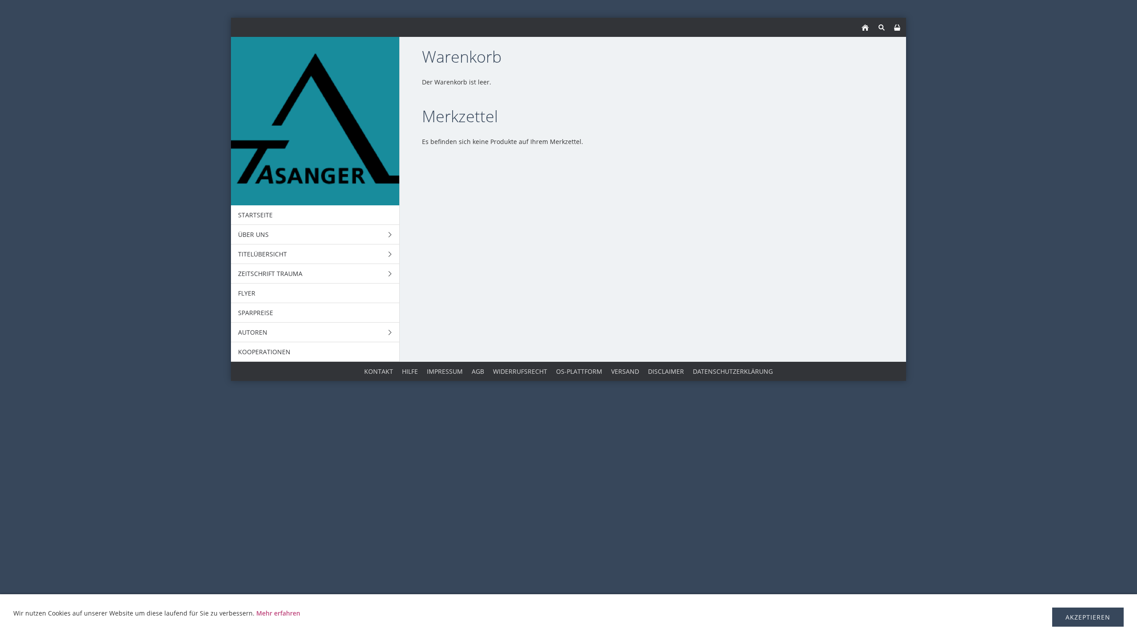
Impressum (445, 371)
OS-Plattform (579, 371)
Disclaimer (666, 371)
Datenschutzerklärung (733, 371)
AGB (478, 371)
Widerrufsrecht (520, 371)
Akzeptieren (1087, 617)
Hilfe (410, 371)
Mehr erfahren (278, 613)
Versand (625, 371)
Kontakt (378, 371)
